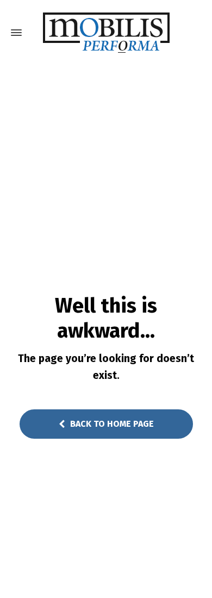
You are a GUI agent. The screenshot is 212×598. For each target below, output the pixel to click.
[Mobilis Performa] (106, 32)
